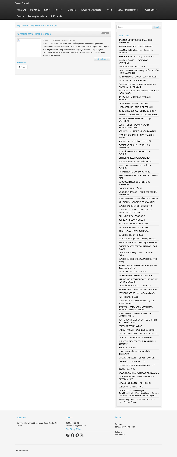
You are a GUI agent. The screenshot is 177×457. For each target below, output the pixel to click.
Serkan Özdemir (22, 3)
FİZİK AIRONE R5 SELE (128, 297)
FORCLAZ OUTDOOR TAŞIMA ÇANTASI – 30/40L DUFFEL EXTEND (136, 211)
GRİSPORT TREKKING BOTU (131, 326)
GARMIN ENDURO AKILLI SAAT (132, 66)
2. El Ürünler (57, 16)
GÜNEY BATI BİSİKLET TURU (131, 386)
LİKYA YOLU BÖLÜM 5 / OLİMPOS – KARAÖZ (138, 333)
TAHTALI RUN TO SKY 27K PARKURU (134, 171)
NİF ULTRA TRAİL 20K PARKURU (132, 271)
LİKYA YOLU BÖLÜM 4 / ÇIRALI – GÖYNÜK (136, 357)
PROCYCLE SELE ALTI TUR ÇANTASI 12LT (137, 365)
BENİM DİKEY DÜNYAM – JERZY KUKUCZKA (137, 111)
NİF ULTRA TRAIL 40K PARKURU (132, 80)
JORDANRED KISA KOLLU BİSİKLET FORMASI (138, 198)
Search (156, 27)
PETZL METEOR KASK (128, 347)
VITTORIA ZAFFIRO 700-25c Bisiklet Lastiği (137, 293)
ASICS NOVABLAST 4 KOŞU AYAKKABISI (136, 46)
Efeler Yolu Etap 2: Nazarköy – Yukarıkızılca (136, 56)
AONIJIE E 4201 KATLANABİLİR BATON (135, 161)
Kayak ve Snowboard (91, 10)
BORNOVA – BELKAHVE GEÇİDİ (132, 219)
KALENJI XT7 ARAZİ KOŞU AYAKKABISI (135, 337)
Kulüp (47, 10)
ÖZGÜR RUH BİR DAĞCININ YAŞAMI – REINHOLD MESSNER (135, 126)
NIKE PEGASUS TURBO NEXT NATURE (135, 275)
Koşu (109, 10)
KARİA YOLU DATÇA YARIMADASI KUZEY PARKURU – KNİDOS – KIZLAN (136, 308)
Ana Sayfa (21, 10)
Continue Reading (101, 59)
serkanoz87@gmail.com (76, 425)
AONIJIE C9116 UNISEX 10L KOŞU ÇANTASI (137, 131)
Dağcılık (72, 10)
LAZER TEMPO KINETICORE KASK (133, 103)
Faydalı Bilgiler (150, 10)
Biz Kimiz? (35, 10)
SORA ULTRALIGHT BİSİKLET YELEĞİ (135, 141)
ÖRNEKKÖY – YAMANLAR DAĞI (132, 361)
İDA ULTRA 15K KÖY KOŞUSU (131, 235)
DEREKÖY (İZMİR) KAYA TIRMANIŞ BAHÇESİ (137, 238)
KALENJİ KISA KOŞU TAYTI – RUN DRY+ (135, 285)
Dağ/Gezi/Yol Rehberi (128, 10)
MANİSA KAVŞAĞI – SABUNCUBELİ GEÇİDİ (137, 330)
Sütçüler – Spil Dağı (127, 369)
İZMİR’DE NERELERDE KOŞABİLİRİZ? (134, 157)
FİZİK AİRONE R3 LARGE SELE (132, 216)
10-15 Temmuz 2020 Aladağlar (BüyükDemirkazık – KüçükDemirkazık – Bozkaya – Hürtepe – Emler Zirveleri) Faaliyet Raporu (139, 393)
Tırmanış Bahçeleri (37, 16)
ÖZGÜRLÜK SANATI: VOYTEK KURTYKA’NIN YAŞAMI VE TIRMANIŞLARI (137, 85)
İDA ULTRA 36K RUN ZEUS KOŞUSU (134, 227)
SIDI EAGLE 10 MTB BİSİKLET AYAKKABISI (137, 202)
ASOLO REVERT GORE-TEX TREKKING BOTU (138, 289)
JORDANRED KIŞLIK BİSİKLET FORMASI (136, 107)
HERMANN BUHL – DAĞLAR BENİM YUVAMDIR (138, 76)
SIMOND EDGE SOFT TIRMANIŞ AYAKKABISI (138, 242)
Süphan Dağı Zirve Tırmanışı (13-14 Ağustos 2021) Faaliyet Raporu (137, 400)
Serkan (72, 40)
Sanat (20, 16)
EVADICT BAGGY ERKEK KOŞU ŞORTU (135, 206)
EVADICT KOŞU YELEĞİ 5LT (130, 188)
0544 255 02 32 (72, 423)
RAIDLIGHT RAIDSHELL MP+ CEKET (134, 223)
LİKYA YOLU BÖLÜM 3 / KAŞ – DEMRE (135, 383)
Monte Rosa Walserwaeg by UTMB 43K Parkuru (138, 114)
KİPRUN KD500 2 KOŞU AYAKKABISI (134, 231)
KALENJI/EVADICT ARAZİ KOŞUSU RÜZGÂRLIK (139, 372)
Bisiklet (59, 10)
